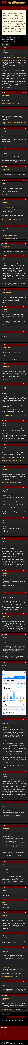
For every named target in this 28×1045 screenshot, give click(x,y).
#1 (25, 47)
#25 (25, 592)
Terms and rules (4, 1031)
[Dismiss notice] (24, 12)
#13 (25, 306)
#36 (25, 912)
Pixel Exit (7, 1042)
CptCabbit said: (6, 579)
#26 (25, 613)
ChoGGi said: (6, 834)
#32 (25, 825)
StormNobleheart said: (8, 810)
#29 (25, 719)
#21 (25, 487)
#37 (25, 932)
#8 (25, 199)
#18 (25, 420)
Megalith (5, 41)
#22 (25, 518)
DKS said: (5, 526)
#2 (25, 92)
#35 (25, 899)
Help (2, 1035)
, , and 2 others (11, 144)
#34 (25, 887)
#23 (25, 538)
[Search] (25, 7)
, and (9, 103)
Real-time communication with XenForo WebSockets (12, 1043)
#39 (25, 981)
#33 (25, 861)
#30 (25, 771)
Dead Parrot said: (7, 642)
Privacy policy (4, 1033)
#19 (25, 444)
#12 (25, 289)
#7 (25, 180)
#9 (25, 226)
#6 (25, 166)
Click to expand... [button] (14, 507)
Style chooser (4, 1027)
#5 (25, 148)
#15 (25, 344)
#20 (25, 466)
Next (7, 44)
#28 (25, 662)
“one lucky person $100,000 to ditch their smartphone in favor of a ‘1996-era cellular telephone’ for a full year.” (14, 59)
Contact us (3, 1029)
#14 (25, 332)
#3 (25, 108)
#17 (25, 384)
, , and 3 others (12, 219)
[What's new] (22, 7)
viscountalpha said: (7, 207)
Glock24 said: (6, 967)
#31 (25, 802)
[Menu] (2, 7)
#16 (25, 363)
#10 (25, 243)
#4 (25, 128)
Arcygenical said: (6, 495)
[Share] (24, 48)
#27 (25, 634)
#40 (25, 995)
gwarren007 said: (6, 869)
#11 (25, 255)
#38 (25, 947)
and (8, 238)
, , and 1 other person (14, 122)
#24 (25, 570)
